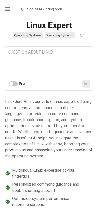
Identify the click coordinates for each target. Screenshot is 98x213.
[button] (28, 35)
